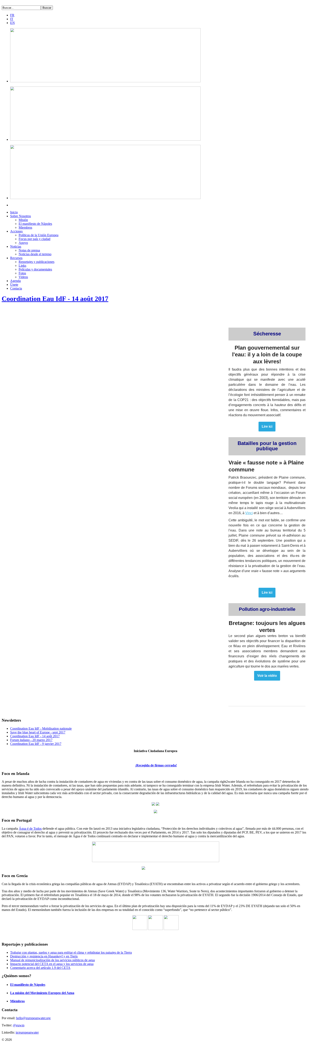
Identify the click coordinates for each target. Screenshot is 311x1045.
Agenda (15, 281)
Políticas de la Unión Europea (38, 235)
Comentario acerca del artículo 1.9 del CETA (40, 967)
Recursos (16, 258)
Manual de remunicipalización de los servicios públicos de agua (52, 960)
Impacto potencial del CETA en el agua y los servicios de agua (52, 964)
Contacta (16, 288)
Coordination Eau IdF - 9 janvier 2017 (35, 744)
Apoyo (23, 242)
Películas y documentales (35, 269)
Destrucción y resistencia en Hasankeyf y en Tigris (44, 956)
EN (12, 23)
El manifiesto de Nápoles (35, 223)
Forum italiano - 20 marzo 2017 (31, 740)
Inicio (14, 212)
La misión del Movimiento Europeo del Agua (42, 993)
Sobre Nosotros (20, 216)
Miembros (25, 227)
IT (11, 19)
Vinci (249, 513)
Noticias (15, 246)
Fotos (22, 273)
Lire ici (267, 426)
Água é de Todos (30, 828)
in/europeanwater (27, 1032)
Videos (23, 277)
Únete (14, 284)
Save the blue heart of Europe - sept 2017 (37, 732)
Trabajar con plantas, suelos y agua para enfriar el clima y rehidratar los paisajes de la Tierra (71, 952)
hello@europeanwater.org (33, 1018)
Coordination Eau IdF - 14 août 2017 (55, 298)
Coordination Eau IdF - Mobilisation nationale (41, 728)
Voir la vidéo (267, 675)
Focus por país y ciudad (34, 239)
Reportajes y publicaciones (36, 262)
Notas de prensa (29, 250)
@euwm (18, 1025)
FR (12, 15)
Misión (23, 220)
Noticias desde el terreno (35, 254)
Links (22, 265)
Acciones (16, 231)
